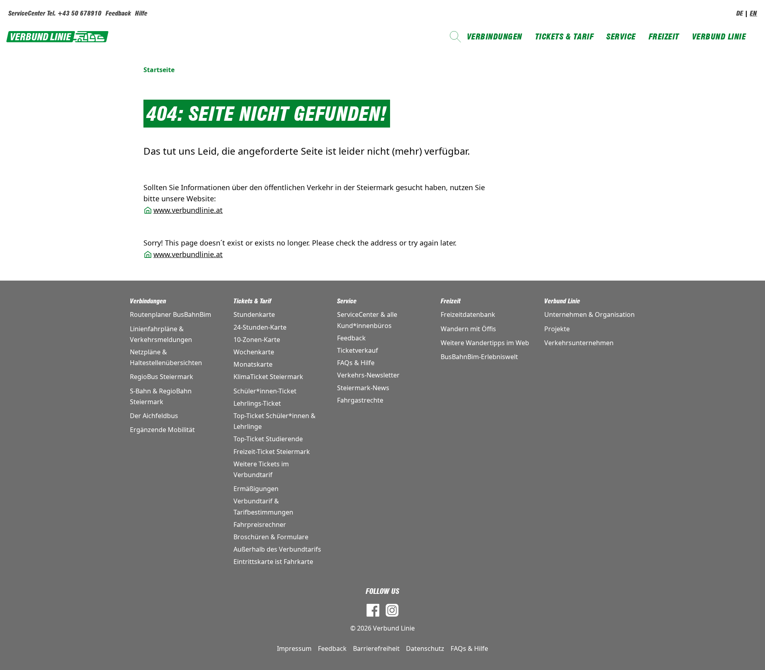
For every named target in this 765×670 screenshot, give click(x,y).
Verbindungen (494, 36)
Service (621, 36)
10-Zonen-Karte (256, 339)
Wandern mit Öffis (468, 328)
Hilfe (141, 13)
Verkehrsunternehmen (579, 342)
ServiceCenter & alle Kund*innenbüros (367, 320)
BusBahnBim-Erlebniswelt (479, 356)
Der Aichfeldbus (154, 415)
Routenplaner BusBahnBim (170, 314)
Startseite (159, 69)
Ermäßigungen (256, 488)
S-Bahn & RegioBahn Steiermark (161, 396)
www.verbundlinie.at (188, 210)
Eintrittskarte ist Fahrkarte (273, 561)
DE (739, 13)
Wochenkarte (253, 352)
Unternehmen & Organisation (589, 314)
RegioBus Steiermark (161, 376)
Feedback (118, 13)
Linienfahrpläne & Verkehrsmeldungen (161, 334)
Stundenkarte (254, 314)
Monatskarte (253, 364)
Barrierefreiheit (376, 648)
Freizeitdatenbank (468, 314)
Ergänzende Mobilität (162, 429)
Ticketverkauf (357, 350)
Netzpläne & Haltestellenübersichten (166, 357)
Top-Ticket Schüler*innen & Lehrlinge (274, 421)
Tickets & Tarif (564, 36)
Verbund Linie (719, 36)
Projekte (557, 328)
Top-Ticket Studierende (268, 438)
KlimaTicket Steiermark (268, 376)
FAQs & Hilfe (356, 362)
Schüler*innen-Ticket (264, 391)
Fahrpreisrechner (259, 524)
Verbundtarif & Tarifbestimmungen (263, 506)
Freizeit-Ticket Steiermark (271, 451)
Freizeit (664, 36)
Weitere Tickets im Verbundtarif (261, 469)
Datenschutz (425, 648)
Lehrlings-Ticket (257, 403)
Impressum (294, 648)
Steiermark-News (363, 387)
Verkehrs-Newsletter (368, 375)
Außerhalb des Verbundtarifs (277, 549)
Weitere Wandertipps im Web (485, 342)
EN (753, 13)
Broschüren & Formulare (270, 536)
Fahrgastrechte (360, 400)
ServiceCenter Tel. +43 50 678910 (55, 13)
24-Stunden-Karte (259, 327)
